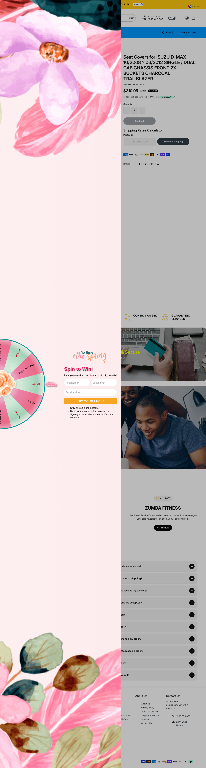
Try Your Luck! (90, 401)
